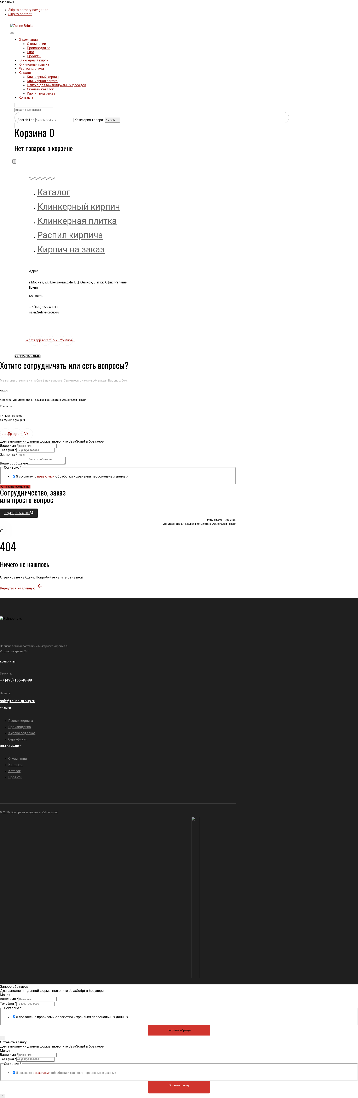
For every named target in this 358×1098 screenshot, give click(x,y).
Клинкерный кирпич (34, 60)
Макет (5, 995)
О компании (28, 39)
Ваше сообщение (14, 463)
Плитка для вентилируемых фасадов (56, 85)
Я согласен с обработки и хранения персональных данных (72, 476)
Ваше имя (9, 445)
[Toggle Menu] (12, 33)
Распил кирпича (31, 68)
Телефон (8, 450)
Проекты (34, 56)
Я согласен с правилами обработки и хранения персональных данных (72, 1017)
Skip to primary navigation (28, 10)
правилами (45, 476)
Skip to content (20, 14)
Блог (30, 52)
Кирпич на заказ (71, 249)
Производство (38, 48)
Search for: (26, 120)
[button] (17, 125)
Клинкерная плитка (34, 64)
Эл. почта (9, 454)
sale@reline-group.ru (17, 701)
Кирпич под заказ (41, 93)
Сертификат (17, 739)
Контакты (26, 97)
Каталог (25, 73)
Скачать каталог (40, 89)
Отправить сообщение (15, 486)
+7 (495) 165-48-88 (16, 680)
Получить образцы (179, 1030)
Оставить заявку (179, 1085)
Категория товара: (89, 120)
